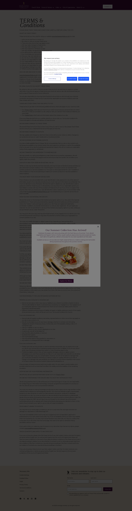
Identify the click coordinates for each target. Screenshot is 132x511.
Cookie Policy (58, 74)
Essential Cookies (72, 78)
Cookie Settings (52, 78)
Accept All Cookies (83, 78)
